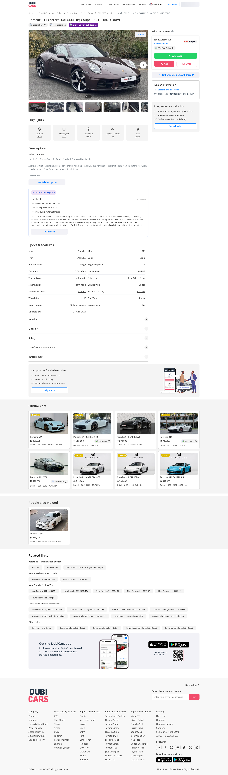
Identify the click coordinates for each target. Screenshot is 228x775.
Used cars (161, 716)
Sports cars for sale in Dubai (72, 628)
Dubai (57, 731)
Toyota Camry (112, 727)
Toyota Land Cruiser (115, 716)
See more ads (161, 43)
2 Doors (82, 291)
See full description (47, 182)
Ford (82, 735)
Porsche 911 (52, 567)
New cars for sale (164, 724)
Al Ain (57, 724)
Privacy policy (35, 727)
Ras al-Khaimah (61, 739)
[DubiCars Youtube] (178, 747)
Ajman (57, 727)
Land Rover (85, 739)
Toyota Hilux (111, 747)
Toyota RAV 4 (111, 735)
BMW (82, 731)
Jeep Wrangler (112, 751)
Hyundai (84, 743)
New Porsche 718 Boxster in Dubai (88, 616)
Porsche (35, 567)
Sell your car (49, 390)
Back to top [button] (191, 685)
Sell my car (172, 4)
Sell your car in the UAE (167, 731)
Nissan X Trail (137, 747)
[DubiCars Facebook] (165, 747)
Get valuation (175, 126)
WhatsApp (177, 55)
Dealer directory (36, 739)
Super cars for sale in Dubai (105, 628)
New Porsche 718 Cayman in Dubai (85, 609)
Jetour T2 (135, 716)
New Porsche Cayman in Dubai (45, 609)
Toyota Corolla (112, 743)
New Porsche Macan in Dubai (128, 616)
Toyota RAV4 (137, 751)
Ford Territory (137, 759)
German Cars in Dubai (41, 628)
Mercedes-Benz (87, 720)
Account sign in (36, 731)
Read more (49, 231)
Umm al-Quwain (62, 747)
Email (188, 63)
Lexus (82, 727)
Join (194, 696)
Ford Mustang (112, 739)
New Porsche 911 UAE (41, 579)
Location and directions (168, 89)
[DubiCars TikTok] (184, 747)
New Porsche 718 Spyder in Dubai (47, 616)
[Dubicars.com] (38, 695)
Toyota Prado (111, 724)
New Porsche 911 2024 (106, 591)
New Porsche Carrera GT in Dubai (127, 609)
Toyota (83, 716)
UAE (56, 716)
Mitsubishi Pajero (113, 755)
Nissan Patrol (111, 720)
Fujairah (58, 735)
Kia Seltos (135, 739)
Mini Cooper (137, 755)
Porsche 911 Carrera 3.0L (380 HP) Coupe (84, 567)
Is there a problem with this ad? (178, 74)
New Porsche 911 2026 (42, 591)
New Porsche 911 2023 (168, 591)
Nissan (83, 724)
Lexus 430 (110, 759)
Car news (160, 727)
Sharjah (58, 743)
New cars (160, 720)
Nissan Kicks (137, 727)
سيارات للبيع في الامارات (167, 736)
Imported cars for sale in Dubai (179, 628)
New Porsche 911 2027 (42, 597)
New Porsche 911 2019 (137, 591)
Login (190, 4)
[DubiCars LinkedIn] (159, 747)
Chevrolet (84, 747)
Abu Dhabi (59, 720)
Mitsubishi (85, 751)
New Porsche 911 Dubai (73, 579)
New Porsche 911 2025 (74, 591)
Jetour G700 (136, 731)
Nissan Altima (112, 731)
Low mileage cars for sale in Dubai (141, 628)
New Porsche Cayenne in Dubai (167, 609)
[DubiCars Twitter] (190, 747)
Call (166, 63)
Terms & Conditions (38, 724)
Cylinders (80, 271)
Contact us (33, 716)
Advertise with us (37, 735)
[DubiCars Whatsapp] (197, 747)
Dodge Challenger (139, 743)
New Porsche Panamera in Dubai (166, 616)
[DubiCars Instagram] (171, 747)
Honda (83, 755)
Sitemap (160, 711)
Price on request (161, 31)
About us (32, 720)
